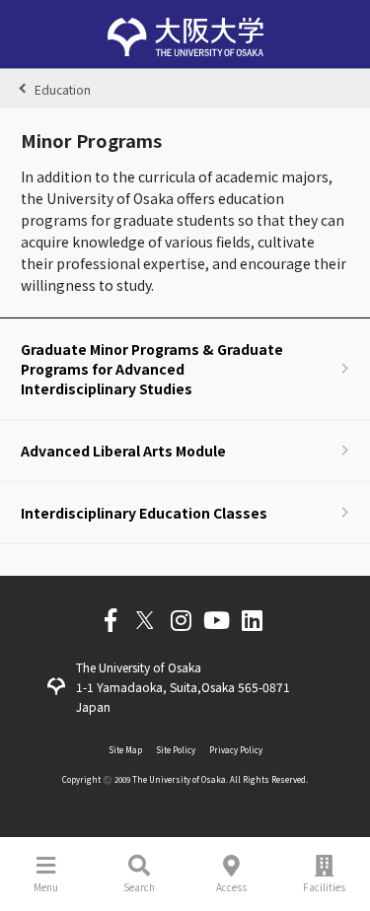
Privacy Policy (235, 749)
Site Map (125, 749)
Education (63, 89)
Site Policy (175, 749)
